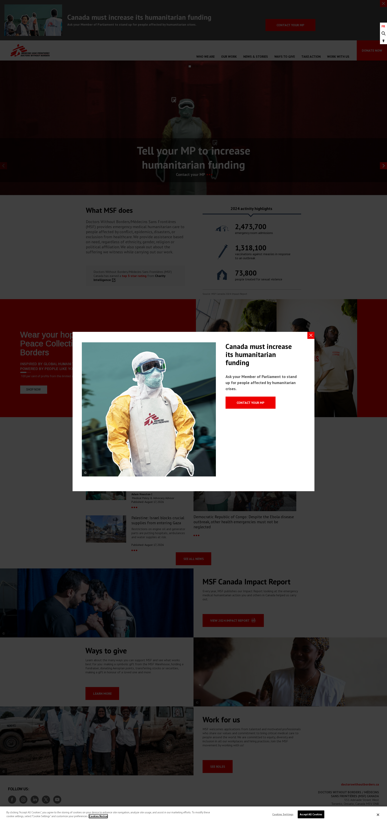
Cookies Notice (98, 816)
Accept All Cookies (311, 814)
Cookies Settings (282, 814)
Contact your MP (250, 403)
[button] (383, 40)
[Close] (378, 815)
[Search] (383, 33)
